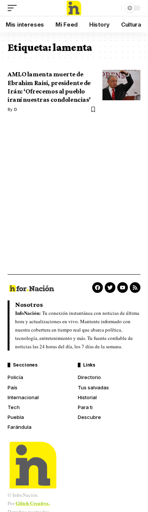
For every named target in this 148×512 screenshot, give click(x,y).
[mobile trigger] (14, 8)
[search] (113, 8)
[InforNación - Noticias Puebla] (74, 8)
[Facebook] (97, 287)
